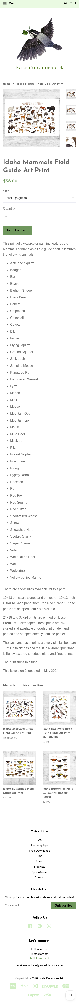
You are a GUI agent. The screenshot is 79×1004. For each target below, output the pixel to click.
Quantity (9, 208)
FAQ (39, 839)
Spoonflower (40, 872)
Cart (72, 3)
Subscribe (64, 905)
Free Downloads (39, 850)
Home (6, 84)
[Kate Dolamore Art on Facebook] (30, 926)
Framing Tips (39, 845)
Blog (39, 855)
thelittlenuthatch (39, 958)
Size (6, 191)
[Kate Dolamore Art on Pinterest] (39, 926)
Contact (40, 877)
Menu (12, 3)
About (39, 861)
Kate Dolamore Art (51, 978)
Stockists (39, 866)
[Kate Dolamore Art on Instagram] (49, 926)
